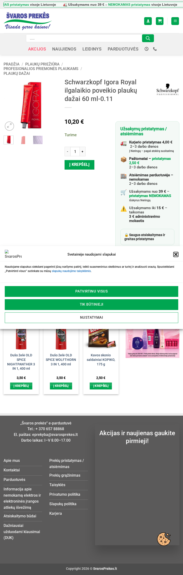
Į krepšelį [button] (21, 386)
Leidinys (92, 49)
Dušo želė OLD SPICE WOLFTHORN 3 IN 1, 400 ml (61, 359)
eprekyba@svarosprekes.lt (55, 434)
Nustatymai (91, 317)
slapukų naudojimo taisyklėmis (71, 271)
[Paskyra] (148, 21)
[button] (175, 254)
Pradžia (12, 64)
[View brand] (167, 89)
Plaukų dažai (17, 73)
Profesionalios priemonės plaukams (41, 68)
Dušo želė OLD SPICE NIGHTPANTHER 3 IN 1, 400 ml (21, 362)
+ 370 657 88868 (50, 429)
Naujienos (64, 49)
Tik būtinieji (91, 304)
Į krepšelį (79, 164)
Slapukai (164, 539)
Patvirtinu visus (91, 291)
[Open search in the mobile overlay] (90, 38)
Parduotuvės (123, 49)
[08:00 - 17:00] (147, 49)
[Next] (50, 105)
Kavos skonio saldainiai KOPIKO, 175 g (101, 359)
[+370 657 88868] (155, 49)
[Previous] (10, 105)
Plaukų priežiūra (42, 64)
